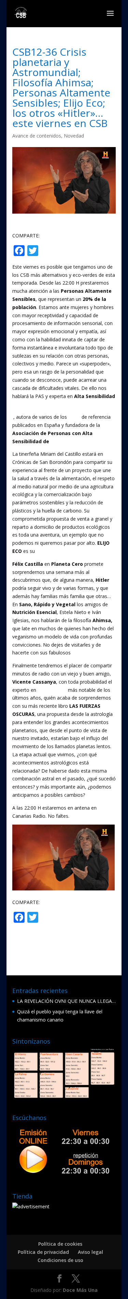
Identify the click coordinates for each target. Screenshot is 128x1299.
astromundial (52, 690)
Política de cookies (60, 1244)
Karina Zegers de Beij (36, 404)
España (59, 441)
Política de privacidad (43, 1252)
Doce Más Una (80, 1290)
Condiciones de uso (60, 1260)
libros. (78, 652)
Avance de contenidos (36, 135)
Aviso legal (90, 1252)
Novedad (74, 135)
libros (74, 417)
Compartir (67, 251)
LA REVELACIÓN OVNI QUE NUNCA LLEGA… (66, 1001)
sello (41, 551)
